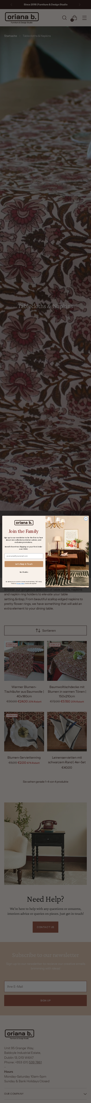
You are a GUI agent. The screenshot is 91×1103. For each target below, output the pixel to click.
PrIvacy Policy (20, 583)
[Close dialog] (86, 519)
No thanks (24, 572)
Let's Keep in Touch (24, 564)
